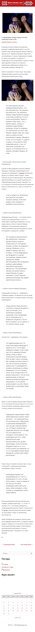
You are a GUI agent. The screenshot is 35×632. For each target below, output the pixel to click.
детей (5, 510)
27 (22, 610)
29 (31, 610)
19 (17, 608)
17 (8, 608)
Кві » (19, 617)
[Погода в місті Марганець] (14, 564)
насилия (21, 173)
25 (13, 610)
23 (3, 610)
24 (8, 610)
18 (13, 608)
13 (22, 605)
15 (31, 605)
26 (17, 610)
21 (26, 608)
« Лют (16, 617)
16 (3, 608)
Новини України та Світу (9, 42)
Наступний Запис (27, 544)
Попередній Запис (8, 544)
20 (22, 608)
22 (31, 608)
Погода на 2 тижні (7, 567)
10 (8, 605)
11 (13, 605)
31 (8, 613)
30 (3, 613)
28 (26, 610)
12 (17, 605)
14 (26, 605)
